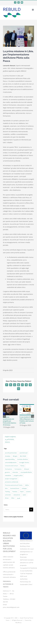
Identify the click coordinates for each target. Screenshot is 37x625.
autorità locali (23, 453)
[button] (4, 416)
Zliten (13, 498)
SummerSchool (14, 488)
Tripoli (21, 491)
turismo (28, 491)
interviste (15, 472)
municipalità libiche (26, 472)
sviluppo (24, 488)
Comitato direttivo (22, 459)
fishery (22, 466)
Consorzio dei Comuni (11, 466)
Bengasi (15, 456)
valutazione (16, 495)
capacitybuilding (10, 459)
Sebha (27, 485)
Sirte (6, 488)
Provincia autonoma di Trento (13, 485)
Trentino (14, 491)
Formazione (8, 469)
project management (11, 479)
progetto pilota (18, 475)
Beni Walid (23, 456)
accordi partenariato (11, 453)
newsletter (8, 475)
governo (7, 472)
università (8, 495)
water (24, 495)
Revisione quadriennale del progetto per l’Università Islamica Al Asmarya (9, 421)
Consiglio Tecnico (24, 462)
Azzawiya (7, 456)
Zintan (7, 498)
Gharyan (26, 469)
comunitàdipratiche (10, 462)
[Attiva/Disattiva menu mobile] (33, 10)
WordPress (18, 622)
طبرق (18, 498)
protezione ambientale (11, 482)
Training (7, 491)
